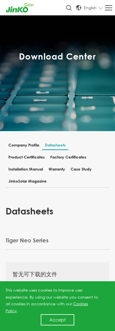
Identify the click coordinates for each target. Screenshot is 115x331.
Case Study (81, 169)
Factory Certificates (68, 157)
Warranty (57, 169)
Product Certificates (26, 157)
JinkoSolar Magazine (27, 181)
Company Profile (23, 145)
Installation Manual (25, 169)
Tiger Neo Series (27, 240)
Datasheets (55, 145)
